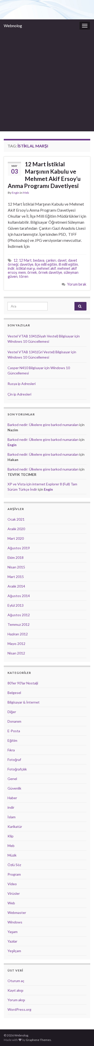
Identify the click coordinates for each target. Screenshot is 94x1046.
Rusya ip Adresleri (22, 383)
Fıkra (11, 750)
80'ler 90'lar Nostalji (23, 683)
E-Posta (14, 731)
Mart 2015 (16, 576)
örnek (32, 272)
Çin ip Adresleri (19, 394)
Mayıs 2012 (16, 643)
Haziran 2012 (18, 634)
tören (23, 276)
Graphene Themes (38, 1040)
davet (62, 260)
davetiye (26, 264)
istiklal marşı (25, 268)
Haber (12, 798)
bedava (38, 260)
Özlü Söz (14, 865)
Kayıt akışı (15, 990)
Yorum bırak (76, 284)
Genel (12, 779)
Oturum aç (16, 981)
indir (11, 268)
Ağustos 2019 (19, 548)
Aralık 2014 (16, 586)
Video (12, 884)
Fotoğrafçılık (17, 769)
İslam (12, 817)
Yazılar (12, 941)
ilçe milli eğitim (46, 264)
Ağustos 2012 (19, 615)
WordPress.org (19, 1009)
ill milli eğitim (68, 264)
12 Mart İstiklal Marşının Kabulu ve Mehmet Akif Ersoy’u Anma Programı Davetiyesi (44, 175)
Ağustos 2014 (19, 596)
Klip (11, 836)
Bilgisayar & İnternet (24, 702)
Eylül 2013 (16, 605)
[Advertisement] (47, 81)
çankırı (51, 260)
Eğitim (12, 740)
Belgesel (14, 692)
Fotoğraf (14, 759)
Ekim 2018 (16, 557)
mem (22, 272)
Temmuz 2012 (19, 624)
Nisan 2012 (16, 653)
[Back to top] (82, 1034)
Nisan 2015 (16, 567)
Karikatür (15, 826)
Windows (15, 922)
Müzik (12, 855)
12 (16, 260)
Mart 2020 (16, 538)
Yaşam (13, 931)
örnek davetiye (50, 272)
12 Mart (25, 260)
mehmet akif (46, 268)
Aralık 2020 (16, 529)
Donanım (14, 721)
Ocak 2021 (16, 519)
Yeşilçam (14, 951)
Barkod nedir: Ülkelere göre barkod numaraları (43, 424)
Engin (15, 193)
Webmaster (17, 912)
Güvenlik (14, 788)
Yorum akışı (16, 1000)
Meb (26, 193)
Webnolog (13, 25)
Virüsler (14, 893)
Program (14, 874)
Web (11, 903)
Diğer (12, 712)
